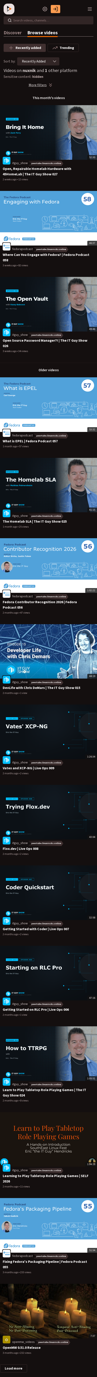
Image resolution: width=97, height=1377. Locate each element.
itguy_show (20, 163)
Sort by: (9, 61)
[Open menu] (90, 9)
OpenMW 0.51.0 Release (22, 1347)
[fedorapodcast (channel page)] (6, 246)
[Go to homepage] (10, 9)
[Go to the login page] (55, 9)
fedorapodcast (22, 249)
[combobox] (33, 61)
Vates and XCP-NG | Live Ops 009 (28, 768)
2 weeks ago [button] (10, 179)
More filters (38, 85)
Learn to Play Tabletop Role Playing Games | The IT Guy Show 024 (44, 1092)
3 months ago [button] (11, 1272)
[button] (54, 61)
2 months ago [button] (11, 613)
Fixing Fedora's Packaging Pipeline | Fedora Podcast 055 (45, 1264)
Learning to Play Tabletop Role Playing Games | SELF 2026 (45, 1178)
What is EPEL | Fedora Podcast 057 (30, 441)
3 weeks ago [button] (10, 265)
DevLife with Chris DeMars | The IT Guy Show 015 (41, 687)
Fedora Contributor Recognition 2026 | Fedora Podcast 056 (40, 605)
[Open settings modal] (45, 9)
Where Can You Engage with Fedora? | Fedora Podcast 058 (46, 257)
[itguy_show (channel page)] (6, 160)
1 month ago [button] (10, 446)
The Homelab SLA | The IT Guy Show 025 (35, 521)
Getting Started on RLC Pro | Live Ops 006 (36, 1009)
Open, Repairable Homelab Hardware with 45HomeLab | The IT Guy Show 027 (37, 171)
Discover (13, 33)
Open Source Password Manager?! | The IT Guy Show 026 (45, 343)
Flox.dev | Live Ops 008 (20, 848)
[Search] (10, 20)
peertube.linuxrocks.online (46, 163)
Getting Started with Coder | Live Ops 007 (36, 929)
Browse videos (42, 33)
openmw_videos (23, 1342)
